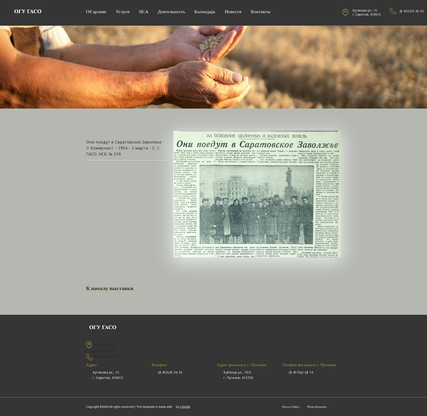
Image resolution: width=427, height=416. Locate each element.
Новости (233, 12)
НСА (144, 12)
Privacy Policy (291, 406)
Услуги (123, 12)
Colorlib (185, 407)
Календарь (205, 12)
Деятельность (171, 12)
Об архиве (96, 12)
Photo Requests (316, 406)
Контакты (260, 12)
